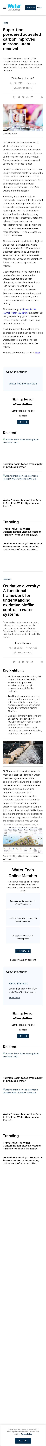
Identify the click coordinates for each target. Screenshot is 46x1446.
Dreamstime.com (33, 745)
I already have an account (23, 960)
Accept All (23, 1441)
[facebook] (14, 97)
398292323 (20, 743)
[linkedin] (18, 97)
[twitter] (23, 97)
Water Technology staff (23, 78)
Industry (7, 579)
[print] (42, 97)
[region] (23, 1435)
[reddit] (27, 97)
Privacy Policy (26, 1434)
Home (5, 23)
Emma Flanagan (23, 643)
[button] (5, 8)
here (37, 352)
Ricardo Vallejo (32, 743)
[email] (32, 97)
